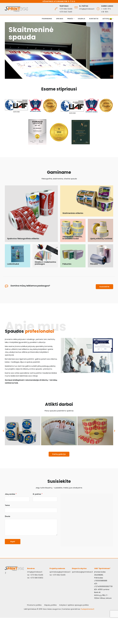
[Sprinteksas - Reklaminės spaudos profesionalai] (16, 9)
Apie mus (59, 19)
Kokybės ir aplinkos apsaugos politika (74, 605)
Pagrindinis (47, 19)
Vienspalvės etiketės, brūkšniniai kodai (72, 237)
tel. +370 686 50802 (35, 578)
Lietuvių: (106, 19)
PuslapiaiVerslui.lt (87, 609)
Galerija (81, 19)
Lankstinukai (13, 264)
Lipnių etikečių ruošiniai (101, 238)
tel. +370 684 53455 (35, 575)
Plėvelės (94, 264)
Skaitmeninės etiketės (72, 213)
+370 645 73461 (65, 12)
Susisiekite (104, 286)
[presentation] (3, 430)
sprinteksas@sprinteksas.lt (60, 572)
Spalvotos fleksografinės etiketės (23, 238)
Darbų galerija (59, 454)
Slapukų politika (50, 605)
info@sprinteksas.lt (86, 9)
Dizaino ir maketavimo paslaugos (45, 263)
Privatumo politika (34, 605)
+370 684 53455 (65, 9)
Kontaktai (93, 19)
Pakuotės (66, 264)
